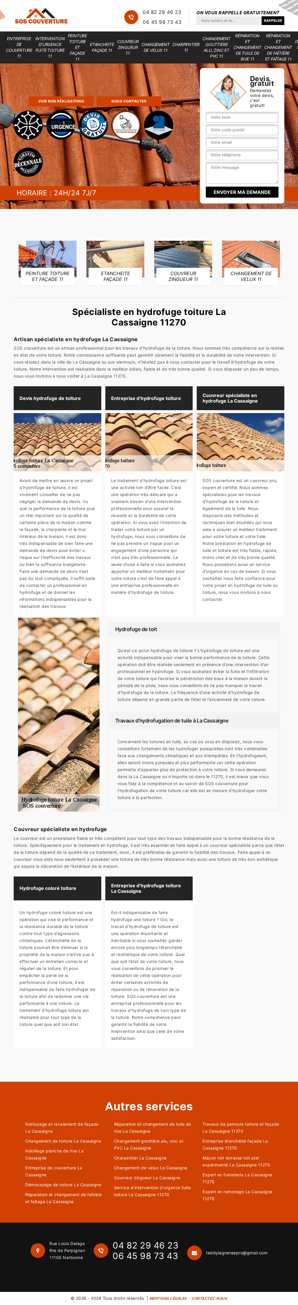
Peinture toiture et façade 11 (77, 47)
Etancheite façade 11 (102, 47)
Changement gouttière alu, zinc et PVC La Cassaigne (149, 1144)
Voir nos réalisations (61, 101)
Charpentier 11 (186, 47)
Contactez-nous (209, 1298)
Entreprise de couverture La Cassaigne (53, 1171)
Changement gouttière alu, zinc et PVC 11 (216, 47)
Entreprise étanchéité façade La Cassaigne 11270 (235, 1144)
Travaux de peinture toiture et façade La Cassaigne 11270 (241, 1128)
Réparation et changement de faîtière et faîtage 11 (278, 47)
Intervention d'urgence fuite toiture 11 (50, 47)
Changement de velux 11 (155, 47)
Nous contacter (128, 101)
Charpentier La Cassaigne (140, 1157)
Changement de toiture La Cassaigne (63, 1140)
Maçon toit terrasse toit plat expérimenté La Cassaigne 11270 (236, 1161)
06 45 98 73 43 (162, 22)
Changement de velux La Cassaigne (150, 1167)
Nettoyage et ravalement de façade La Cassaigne (62, 1128)
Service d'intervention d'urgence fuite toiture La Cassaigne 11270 (152, 1191)
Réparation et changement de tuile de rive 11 (247, 47)
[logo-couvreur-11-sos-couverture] (41, 15)
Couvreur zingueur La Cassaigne (147, 1177)
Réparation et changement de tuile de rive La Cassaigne (152, 1128)
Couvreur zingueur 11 (128, 47)
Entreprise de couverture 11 (19, 47)
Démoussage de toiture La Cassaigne (63, 1184)
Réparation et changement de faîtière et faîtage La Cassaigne (63, 1198)
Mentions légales (168, 1298)
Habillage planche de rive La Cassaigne (54, 1154)
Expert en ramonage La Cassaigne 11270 (238, 1195)
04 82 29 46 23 (162, 12)
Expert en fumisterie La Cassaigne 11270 (237, 1178)
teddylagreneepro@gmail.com (236, 1252)
